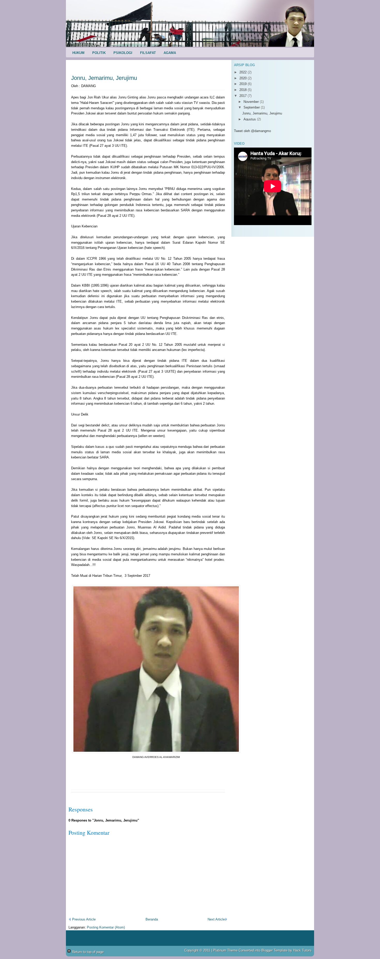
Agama (170, 53)
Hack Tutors (302, 950)
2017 (243, 96)
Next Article (216, 919)
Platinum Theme (225, 950)
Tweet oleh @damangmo (252, 131)
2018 (243, 90)
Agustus (250, 119)
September (252, 107)
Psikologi (122, 53)
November (252, 102)
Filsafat (148, 53)
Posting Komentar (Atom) (106, 927)
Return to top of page (88, 952)
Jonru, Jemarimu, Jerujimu (104, 78)
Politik (99, 53)
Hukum (78, 53)
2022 (243, 72)
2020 (243, 78)
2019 (243, 84)
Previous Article (83, 919)
